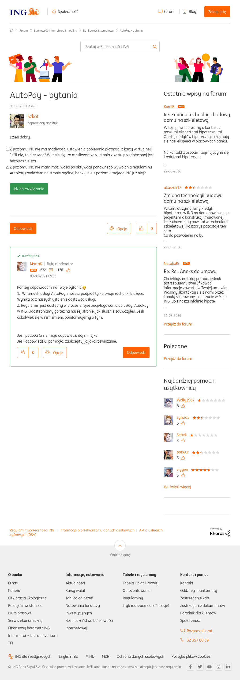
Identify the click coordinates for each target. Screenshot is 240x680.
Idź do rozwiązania (29, 189)
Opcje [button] (122, 228)
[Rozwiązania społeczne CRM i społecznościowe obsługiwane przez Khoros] (220, 532)
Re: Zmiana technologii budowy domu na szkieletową (197, 117)
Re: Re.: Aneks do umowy (190, 271)
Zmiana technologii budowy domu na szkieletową (193, 198)
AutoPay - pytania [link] (131, 30)
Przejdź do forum (178, 324)
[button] (141, 228)
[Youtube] (209, 667)
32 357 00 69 (198, 640)
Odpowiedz (23, 228)
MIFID (90, 656)
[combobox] (120, 46)
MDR (105, 656)
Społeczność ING (12, 30)
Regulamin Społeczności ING (32, 530)
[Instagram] (218, 667)
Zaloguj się (217, 11)
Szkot (32, 116)
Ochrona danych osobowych (140, 656)
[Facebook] (190, 667)
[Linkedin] (228, 667)
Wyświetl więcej (177, 487)
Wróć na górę (120, 555)
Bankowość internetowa (98, 30)
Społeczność (68, 11)
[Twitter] (200, 667)
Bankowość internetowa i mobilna (55, 30)
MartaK (36, 264)
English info (68, 656)
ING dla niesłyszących (33, 656)
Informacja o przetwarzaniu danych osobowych (97, 530)
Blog (192, 11)
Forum (169, 11)
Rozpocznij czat (199, 630)
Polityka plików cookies (191, 656)
